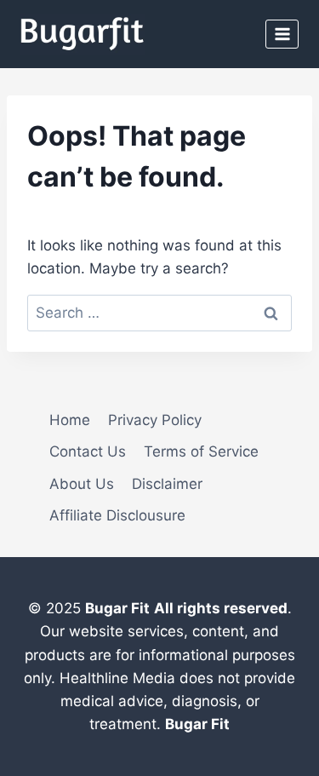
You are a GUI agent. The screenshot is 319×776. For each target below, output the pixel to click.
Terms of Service (201, 451)
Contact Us (87, 451)
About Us (81, 483)
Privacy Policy (155, 419)
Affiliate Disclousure (117, 515)
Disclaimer (167, 483)
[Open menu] (282, 34)
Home (69, 419)
